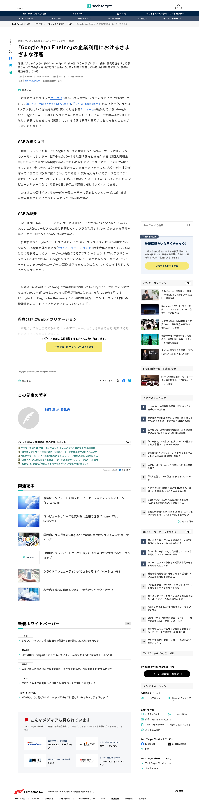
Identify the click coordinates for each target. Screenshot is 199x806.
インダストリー (170, 18)
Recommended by (111, 469)
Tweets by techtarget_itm (157, 667)
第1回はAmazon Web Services (47, 104)
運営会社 (115, 798)
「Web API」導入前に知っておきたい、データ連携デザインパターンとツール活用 (59, 459)
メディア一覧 (19, 798)
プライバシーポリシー (85, 798)
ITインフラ (24, 18)
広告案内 (49, 798)
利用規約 (179, 791)
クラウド (56, 98)
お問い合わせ (64, 798)
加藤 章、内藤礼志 (57, 409)
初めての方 (77, 13)
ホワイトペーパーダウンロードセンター (165, 13)
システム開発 (114, 18)
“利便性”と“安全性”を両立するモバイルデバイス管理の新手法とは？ (54, 463)
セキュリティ (55, 18)
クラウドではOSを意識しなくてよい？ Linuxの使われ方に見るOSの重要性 (58, 448)
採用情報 (128, 798)
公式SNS (35, 798)
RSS (103, 798)
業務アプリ (83, 18)
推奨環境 (142, 798)
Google (86, 109)
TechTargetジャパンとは (33, 13)
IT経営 (141, 18)
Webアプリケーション (73, 248)
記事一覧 (121, 13)
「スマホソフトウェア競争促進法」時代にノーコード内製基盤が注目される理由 (59, 451)
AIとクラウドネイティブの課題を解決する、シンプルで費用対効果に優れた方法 (59, 455)
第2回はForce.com (86, 104)
